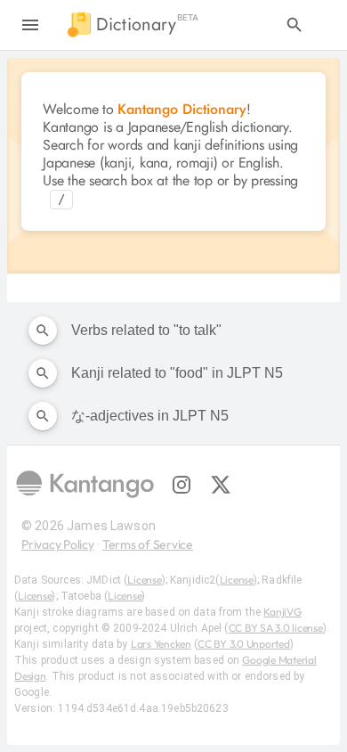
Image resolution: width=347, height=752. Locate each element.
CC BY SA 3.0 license (276, 627)
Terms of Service (147, 544)
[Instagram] (181, 485)
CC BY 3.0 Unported (244, 643)
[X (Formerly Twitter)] (220, 485)
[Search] (294, 25)
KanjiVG (282, 611)
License (144, 579)
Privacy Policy (57, 544)
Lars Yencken (161, 643)
